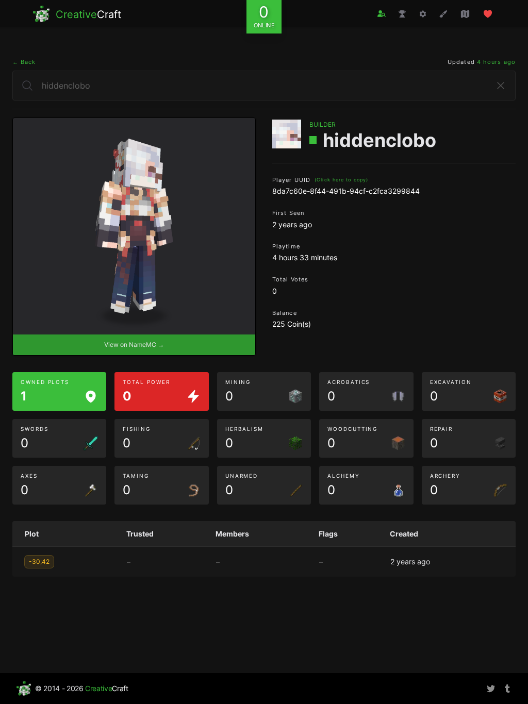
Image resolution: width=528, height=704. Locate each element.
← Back (24, 61)
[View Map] (465, 14)
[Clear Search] (500, 85)
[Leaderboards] (402, 14)
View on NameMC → (134, 344)
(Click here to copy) (341, 179)
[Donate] (488, 14)
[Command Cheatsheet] (423, 14)
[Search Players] (381, 13)
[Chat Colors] (443, 14)
